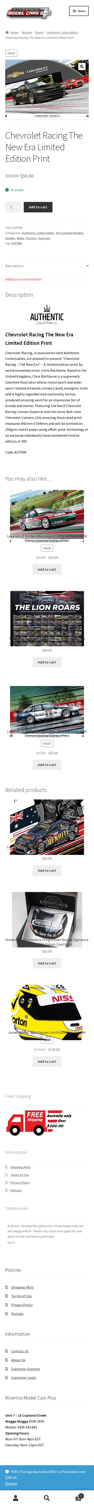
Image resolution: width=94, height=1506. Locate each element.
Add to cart (38, 207)
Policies (15, 1190)
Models (27, 32)
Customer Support (25, 1369)
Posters (31, 238)
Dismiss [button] (11, 1483)
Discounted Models (69, 233)
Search (47, 1498)
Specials (44, 238)
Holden (10, 238)
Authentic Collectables (62, 32)
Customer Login (23, 1377)
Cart (72, 1494)
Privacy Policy (20, 1183)
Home (14, 32)
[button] (82, 66)
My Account (15, 1498)
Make (20, 238)
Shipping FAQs (20, 1167)
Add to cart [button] (47, 569)
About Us (18, 1360)
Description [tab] (14, 265)
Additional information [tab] (23, 279)
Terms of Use (19, 1175)
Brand (39, 32)
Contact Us (20, 1351)
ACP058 (16, 243)
